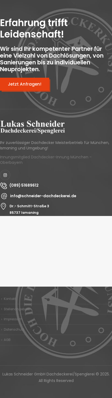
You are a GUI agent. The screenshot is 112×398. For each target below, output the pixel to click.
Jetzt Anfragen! (24, 84)
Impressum (13, 319)
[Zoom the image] (32, 123)
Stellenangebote (17, 309)
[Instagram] (5, 175)
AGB (7, 340)
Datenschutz (14, 329)
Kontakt (10, 299)
